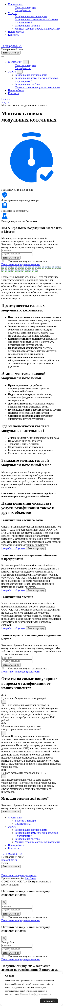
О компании (15, 61)
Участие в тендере (25, 65)
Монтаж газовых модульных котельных (37, 87)
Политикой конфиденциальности (20, 264)
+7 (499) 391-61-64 (11, 46)
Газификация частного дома (31, 74)
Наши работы (16, 31)
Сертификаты (23, 68)
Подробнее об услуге (13, 548)
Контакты (13, 34)
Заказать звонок (11, 52)
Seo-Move (30, 878)
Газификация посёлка (27, 84)
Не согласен (49, 1001)
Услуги (12, 71)
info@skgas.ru (9, 860)
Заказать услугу (36, 548)
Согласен (12, 1001)
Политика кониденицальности (18, 875)
